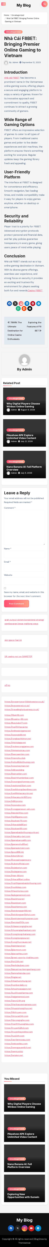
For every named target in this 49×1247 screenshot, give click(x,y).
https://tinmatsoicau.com (17, 750)
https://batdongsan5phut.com (20, 914)
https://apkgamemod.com (17, 895)
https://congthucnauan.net (18, 942)
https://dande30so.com (16, 812)
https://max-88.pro (14, 875)
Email (7, 561)
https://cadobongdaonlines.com (20, 789)
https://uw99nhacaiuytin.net (19, 793)
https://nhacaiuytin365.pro (18, 797)
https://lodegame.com (16, 871)
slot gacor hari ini (13, 640)
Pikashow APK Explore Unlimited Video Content (21, 437)
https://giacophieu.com (16, 953)
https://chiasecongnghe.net (18, 926)
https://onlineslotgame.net (18, 730)
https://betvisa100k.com (17, 922)
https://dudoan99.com (16, 828)
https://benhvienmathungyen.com (21, 918)
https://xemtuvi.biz (14, 1051)
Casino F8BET (35, 290)
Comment (10, 507)
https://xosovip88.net (15, 734)
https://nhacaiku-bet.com (17, 836)
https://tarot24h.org (15, 1000)
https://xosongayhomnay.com (19, 781)
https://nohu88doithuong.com (20, 762)
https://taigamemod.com (17, 996)
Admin (15, 62)
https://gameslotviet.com (17, 848)
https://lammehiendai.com (17, 973)
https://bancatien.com (16, 773)
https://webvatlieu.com (16, 1043)
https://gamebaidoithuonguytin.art (22, 832)
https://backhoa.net (14, 898)
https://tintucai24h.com (16, 1016)
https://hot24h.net (14, 961)
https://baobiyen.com (15, 902)
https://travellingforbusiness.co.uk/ (22, 709)
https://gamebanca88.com (18, 840)
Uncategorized (13, 32)
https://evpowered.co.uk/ (17, 705)
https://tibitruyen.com (15, 1012)
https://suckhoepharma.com (19, 992)
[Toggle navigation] (3, 4)
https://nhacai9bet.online (17, 879)
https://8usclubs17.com (16, 722)
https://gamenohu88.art (16, 844)
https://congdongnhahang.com (20, 934)
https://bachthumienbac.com (19, 777)
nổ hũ (7, 685)
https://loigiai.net (13, 977)
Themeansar (24, 1242)
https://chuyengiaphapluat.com (20, 930)
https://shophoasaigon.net (18, 988)
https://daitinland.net (15, 945)
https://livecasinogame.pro (18, 859)
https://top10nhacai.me (16, 726)
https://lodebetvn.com (16, 867)
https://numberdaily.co (16, 985)
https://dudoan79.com (16, 820)
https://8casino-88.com (16, 719)
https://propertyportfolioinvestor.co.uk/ (24, 701)
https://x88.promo (14, 801)
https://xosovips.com (15, 805)
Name (7, 548)
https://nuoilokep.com (15, 887)
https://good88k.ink (14, 852)
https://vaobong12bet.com (18, 785)
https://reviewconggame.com (19, 746)
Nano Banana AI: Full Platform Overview (19, 1166)
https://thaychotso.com (16, 891)
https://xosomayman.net (17, 765)
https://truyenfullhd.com (17, 1028)
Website (8, 575)
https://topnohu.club (15, 758)
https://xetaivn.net (14, 1055)
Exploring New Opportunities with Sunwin (23, 1196)
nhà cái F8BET (12, 77)
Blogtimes (39, 1239)
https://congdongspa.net (17, 938)
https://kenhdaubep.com (17, 965)
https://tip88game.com (16, 816)
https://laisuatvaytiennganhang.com (22, 969)
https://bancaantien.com (17, 754)
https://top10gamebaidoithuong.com (23, 883)
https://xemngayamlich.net (18, 1047)
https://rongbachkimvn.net (18, 738)
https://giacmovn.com (15, 949)
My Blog (24, 5)
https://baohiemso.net (16, 906)
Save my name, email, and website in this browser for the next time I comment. (24, 594)
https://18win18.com (14, 715)
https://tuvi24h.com (14, 1035)
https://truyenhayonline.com (19, 1031)
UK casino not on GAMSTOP (18, 656)
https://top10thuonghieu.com (19, 1024)
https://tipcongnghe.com (17, 1020)
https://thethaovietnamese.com (20, 1004)
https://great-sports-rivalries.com (21, 957)
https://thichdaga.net (15, 742)
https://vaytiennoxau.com (17, 1039)
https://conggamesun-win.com (20, 809)
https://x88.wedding (14, 769)
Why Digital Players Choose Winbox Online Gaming (23, 405)
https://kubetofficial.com (17, 863)
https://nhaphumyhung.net (18, 981)
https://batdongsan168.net (18, 910)
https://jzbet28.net (14, 855)
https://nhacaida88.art (16, 824)
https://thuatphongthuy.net (18, 1008)
